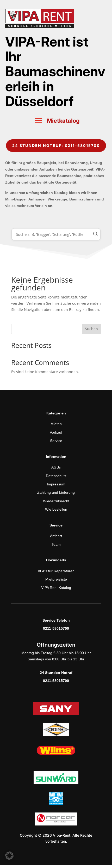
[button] (9, 855)
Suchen (91, 328)
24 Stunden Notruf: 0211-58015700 (56, 145)
